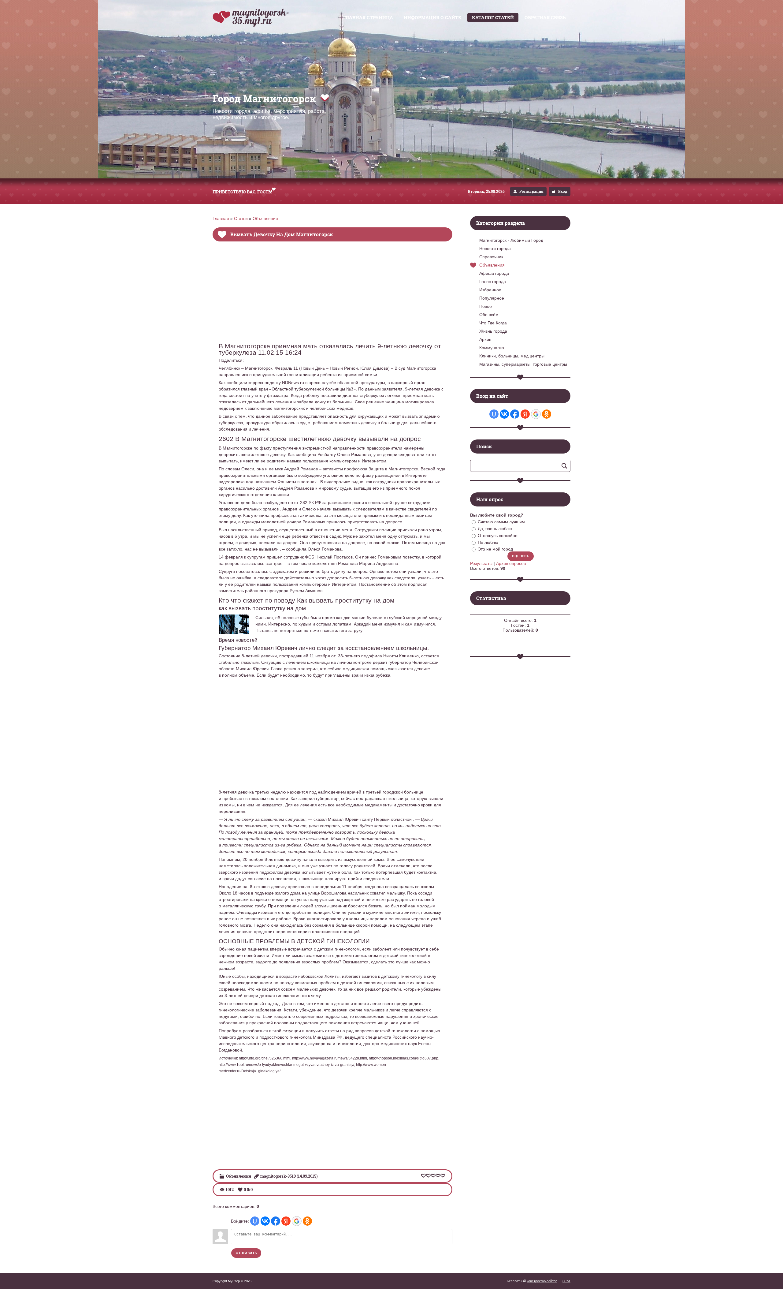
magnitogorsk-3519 (278, 1176)
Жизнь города (493, 331)
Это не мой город (495, 549)
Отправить (246, 1252)
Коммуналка (491, 347)
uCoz (566, 1281)
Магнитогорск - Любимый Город (511, 240)
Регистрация (531, 191)
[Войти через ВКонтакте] (265, 1221)
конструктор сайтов (542, 1281)
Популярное (491, 298)
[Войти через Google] (297, 1221)
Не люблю (488, 542)
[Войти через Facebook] (275, 1221)
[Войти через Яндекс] (286, 1221)
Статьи (241, 218)
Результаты (481, 563)
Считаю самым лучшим (501, 521)
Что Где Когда (493, 322)
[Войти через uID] (254, 1221)
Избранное (490, 289)
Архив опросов (511, 563)
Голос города (492, 281)
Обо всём (489, 314)
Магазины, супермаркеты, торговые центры (523, 364)
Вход (562, 191)
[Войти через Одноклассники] (307, 1221)
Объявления (265, 218)
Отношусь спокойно (498, 535)
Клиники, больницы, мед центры (511, 355)
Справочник (491, 256)
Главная (221, 218)
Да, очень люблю (495, 528)
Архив (485, 339)
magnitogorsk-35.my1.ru (260, 16)
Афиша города (494, 273)
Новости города (495, 248)
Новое (485, 306)
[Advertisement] (332, 296)
